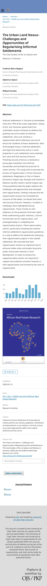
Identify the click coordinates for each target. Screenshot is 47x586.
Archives (14, 16)
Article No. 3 (11, 372)
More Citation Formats (13, 461)
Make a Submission (14, 473)
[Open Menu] (2, 10)
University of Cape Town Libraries (27, 518)
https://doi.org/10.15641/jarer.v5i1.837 (23, 105)
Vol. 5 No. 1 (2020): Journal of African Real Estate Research (21, 20)
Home (5, 16)
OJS (17, 517)
